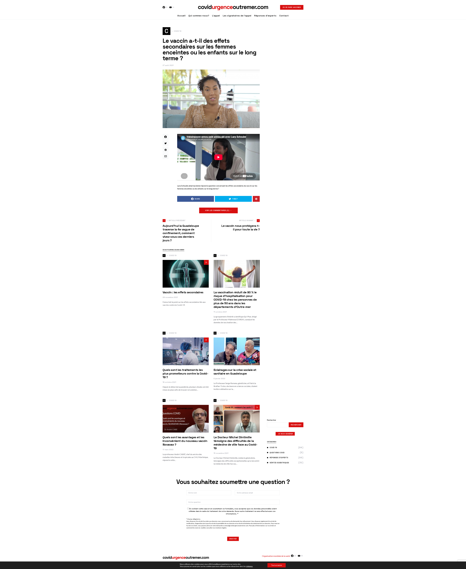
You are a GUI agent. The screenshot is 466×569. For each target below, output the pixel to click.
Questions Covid (277, 452)
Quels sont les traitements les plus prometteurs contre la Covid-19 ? (185, 373)
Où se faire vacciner (292, 7)
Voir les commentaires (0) (217, 210)
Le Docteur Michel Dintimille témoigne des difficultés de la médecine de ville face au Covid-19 (235, 442)
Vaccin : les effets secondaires (183, 292)
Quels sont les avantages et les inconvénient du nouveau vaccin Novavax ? (185, 440)
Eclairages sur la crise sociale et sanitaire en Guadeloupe (235, 371)
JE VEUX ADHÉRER (285, 434)
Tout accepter (276, 565)
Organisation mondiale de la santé (276, 556)
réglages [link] (249, 566)
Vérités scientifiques (279, 463)
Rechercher (271, 420)
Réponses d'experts (279, 457)
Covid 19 (273, 447)
